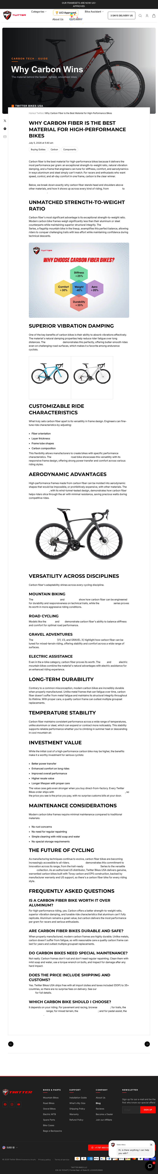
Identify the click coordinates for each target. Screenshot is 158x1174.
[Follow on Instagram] (12, 1104)
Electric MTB (49, 1114)
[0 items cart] (154, 16)
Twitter (39, 113)
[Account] (147, 16)
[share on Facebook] (4, 112)
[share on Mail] (4, 136)
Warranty (74, 1114)
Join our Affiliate (104, 1119)
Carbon (54, 149)
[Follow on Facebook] (5, 1104)
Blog (98, 1103)
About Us (57, 19)
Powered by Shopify (28, 1159)
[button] (39, 11)
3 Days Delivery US (121, 15)
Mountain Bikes (50, 1097)
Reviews (100, 1108)
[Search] (140, 16)
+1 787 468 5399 (103, 1147)
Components (69, 149)
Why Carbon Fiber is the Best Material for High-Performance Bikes (78, 113)
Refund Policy (76, 1119)
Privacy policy (44, 1160)
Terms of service (62, 1160)
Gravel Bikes (49, 1108)
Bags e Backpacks (52, 1131)
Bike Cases (48, 1125)
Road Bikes (48, 1103)
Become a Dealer (104, 1114)
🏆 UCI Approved (65, 12)
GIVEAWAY (75, 19)
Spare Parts (49, 1119)
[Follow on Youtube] (18, 1104)
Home (32, 113)
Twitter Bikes (15, 1159)
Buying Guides (38, 149)
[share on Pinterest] (4, 128)
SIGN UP (148, 1110)
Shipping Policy (77, 1108)
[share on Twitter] (4, 120)
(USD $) (11, 1147)
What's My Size (77, 1103)
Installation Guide (78, 1097)
